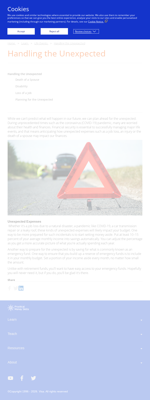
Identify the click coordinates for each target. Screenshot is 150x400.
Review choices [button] (83, 31)
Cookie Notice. (96, 21)
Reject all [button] (54, 31)
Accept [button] (21, 31)
